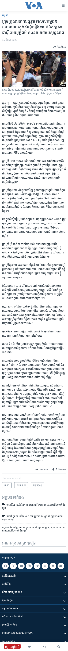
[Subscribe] (61, 566)
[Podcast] (53, 566)
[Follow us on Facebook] (5, 566)
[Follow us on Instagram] (29, 566)
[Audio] (44, 646)
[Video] (30, 646)
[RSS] (45, 566)
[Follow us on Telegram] (37, 566)
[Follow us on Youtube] (21, 566)
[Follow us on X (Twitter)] (13, 566)
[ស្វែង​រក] (59, 646)
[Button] (59, 47)
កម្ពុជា (5, 15)
